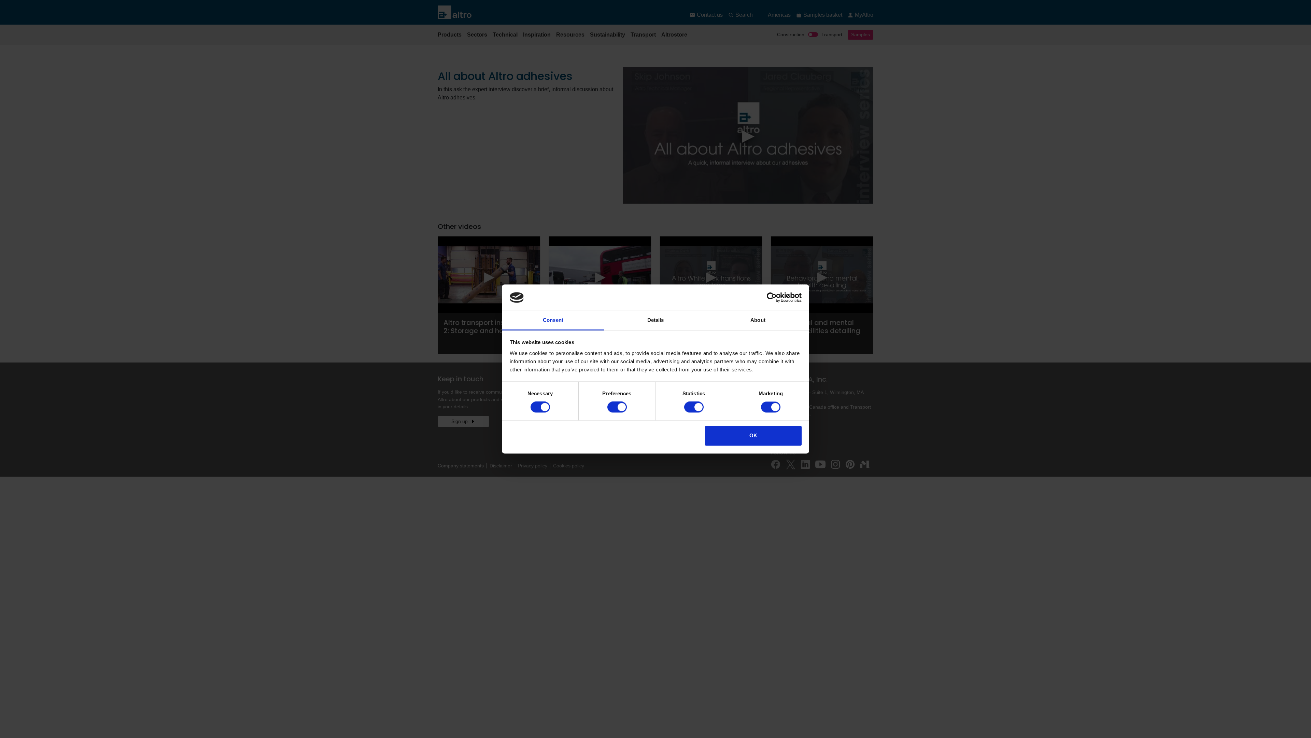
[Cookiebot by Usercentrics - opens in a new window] (772, 297)
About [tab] (757, 320)
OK (753, 435)
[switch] (617, 407)
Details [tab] (655, 320)
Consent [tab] (553, 320)
